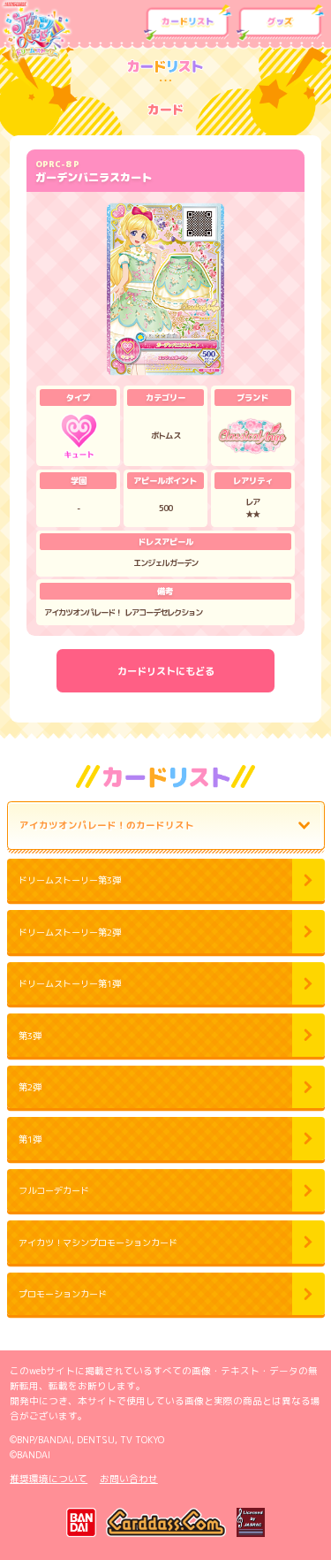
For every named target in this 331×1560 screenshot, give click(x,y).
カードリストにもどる (165, 671)
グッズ (280, 23)
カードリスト (187, 23)
